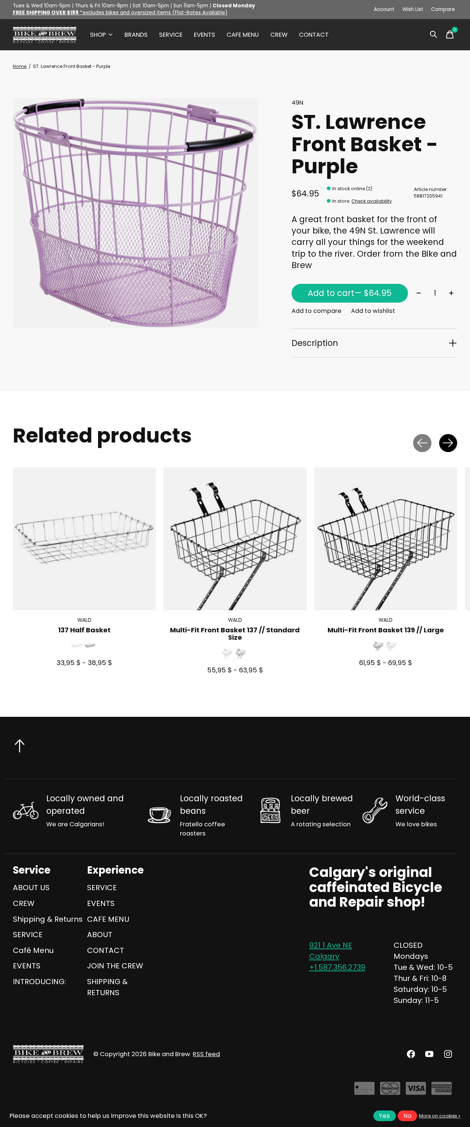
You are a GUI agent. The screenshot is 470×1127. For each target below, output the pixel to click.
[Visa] (416, 1091)
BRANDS (136, 34)
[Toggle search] (433, 34)
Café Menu (33, 950)
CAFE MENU (243, 34)
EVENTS (204, 34)
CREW (279, 34)
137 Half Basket (84, 630)
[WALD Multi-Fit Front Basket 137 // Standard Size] (234, 538)
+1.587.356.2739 (337, 967)
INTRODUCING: (39, 981)
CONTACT (314, 34)
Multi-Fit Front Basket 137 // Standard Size (235, 633)
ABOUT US (31, 887)
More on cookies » (439, 1116)
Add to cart (349, 293)
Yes (384, 1116)
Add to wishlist (373, 311)
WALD (84, 620)
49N (297, 102)
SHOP (98, 34)
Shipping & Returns (48, 919)
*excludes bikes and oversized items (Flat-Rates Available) (120, 12)
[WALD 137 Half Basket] (84, 538)
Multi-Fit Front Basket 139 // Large (386, 630)
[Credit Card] (364, 1091)
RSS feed (206, 1054)
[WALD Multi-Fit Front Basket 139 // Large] (385, 538)
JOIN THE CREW (115, 966)
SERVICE (170, 34)
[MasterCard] (390, 1091)
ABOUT (99, 934)
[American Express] (441, 1091)
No (408, 1116)
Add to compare (316, 311)
